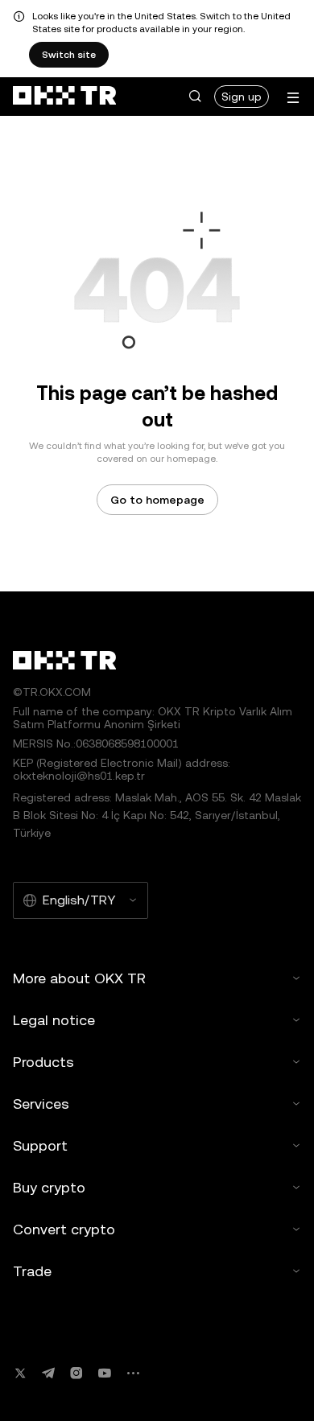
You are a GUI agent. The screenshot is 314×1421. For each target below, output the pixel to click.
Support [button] (40, 1145)
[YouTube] (104, 1373)
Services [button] (41, 1103)
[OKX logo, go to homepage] (64, 96)
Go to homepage (157, 499)
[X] (20, 1373)
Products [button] (43, 1061)
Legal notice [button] (54, 1019)
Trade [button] (32, 1270)
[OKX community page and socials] (133, 1373)
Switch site (69, 54)
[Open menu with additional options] (293, 97)
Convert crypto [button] (64, 1229)
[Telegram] (48, 1373)
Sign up (241, 96)
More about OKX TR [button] (79, 978)
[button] (195, 96)
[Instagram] (76, 1373)
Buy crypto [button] (49, 1187)
